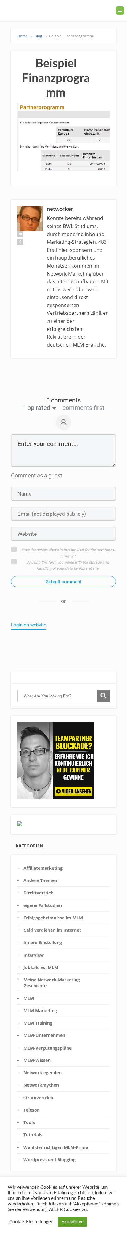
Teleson (31, 1110)
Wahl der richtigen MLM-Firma (55, 1147)
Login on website (28, 625)
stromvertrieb (38, 1098)
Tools (29, 1122)
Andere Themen (40, 880)
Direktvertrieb (38, 893)
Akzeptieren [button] (72, 1222)
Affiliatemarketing (43, 868)
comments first (83, 407)
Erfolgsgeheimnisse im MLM (53, 918)
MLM (28, 998)
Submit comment (63, 582)
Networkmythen (41, 1085)
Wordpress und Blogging (49, 1160)
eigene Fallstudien (42, 905)
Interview (33, 955)
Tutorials (32, 1135)
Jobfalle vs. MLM (40, 967)
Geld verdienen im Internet (52, 930)
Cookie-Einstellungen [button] (31, 1222)
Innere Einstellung (42, 942)
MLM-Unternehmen (44, 1035)
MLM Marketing (40, 1010)
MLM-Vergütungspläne (47, 1048)
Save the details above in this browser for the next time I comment (67, 553)
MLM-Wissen (37, 1060)
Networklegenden (42, 1073)
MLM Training (37, 1023)
